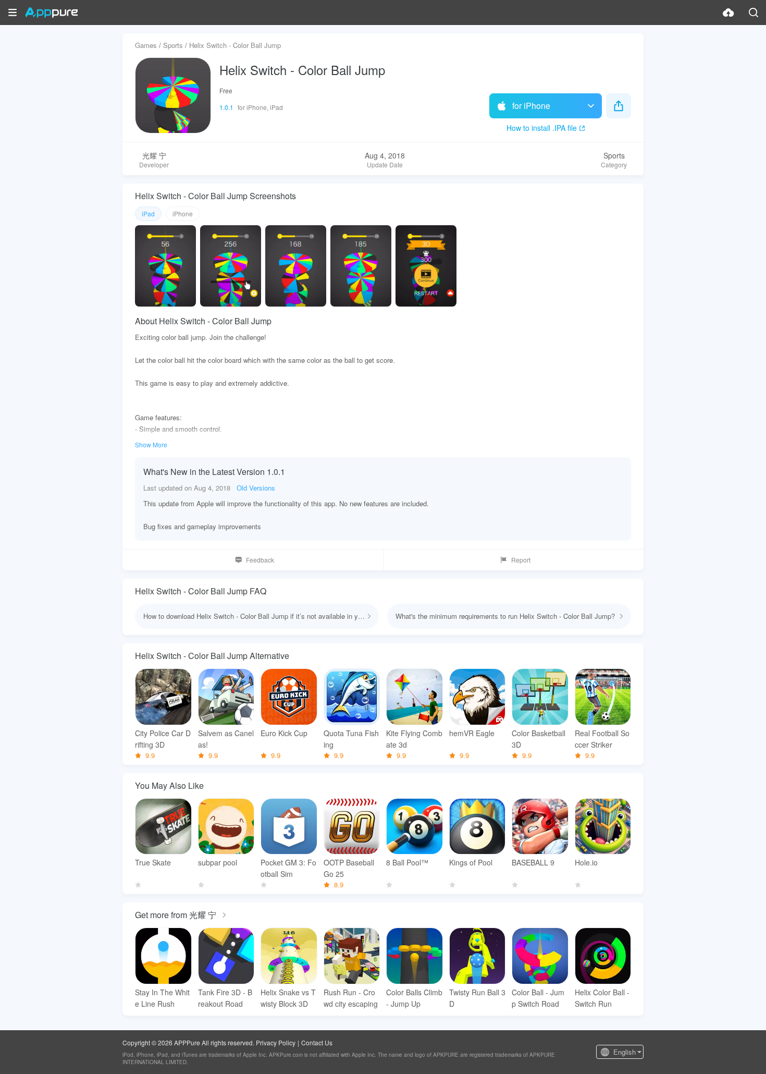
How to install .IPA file (541, 128)
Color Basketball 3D (538, 739)
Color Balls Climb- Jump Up (414, 998)
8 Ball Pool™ (407, 862)
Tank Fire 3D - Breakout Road (225, 998)
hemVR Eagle (472, 733)
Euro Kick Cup (284, 733)
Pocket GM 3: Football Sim (288, 868)
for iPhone (531, 106)
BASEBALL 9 (533, 862)
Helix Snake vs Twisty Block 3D (288, 998)
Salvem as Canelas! (226, 739)
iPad (148, 213)
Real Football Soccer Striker (602, 739)
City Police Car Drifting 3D (163, 739)
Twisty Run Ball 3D (477, 998)
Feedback (260, 559)
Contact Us (316, 1042)
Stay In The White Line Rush (162, 998)
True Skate (153, 862)
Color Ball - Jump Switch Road (538, 998)
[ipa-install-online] (728, 12)
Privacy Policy (275, 1042)
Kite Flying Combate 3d (414, 739)
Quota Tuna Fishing (351, 739)
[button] (12, 12)
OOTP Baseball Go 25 (349, 868)
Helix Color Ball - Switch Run (602, 998)
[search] (753, 12)
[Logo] (51, 12)
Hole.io (586, 862)
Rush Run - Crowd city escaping (351, 998)
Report (520, 559)
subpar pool (217, 862)
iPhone (182, 213)
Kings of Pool (470, 862)
